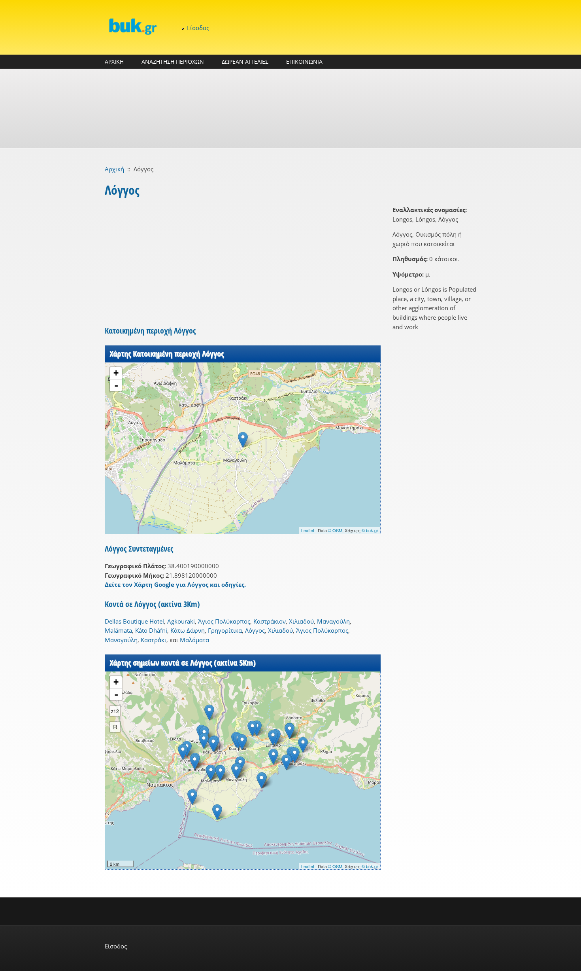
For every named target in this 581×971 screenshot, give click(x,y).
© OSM (335, 530)
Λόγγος (255, 630)
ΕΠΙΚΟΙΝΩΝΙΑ (304, 61)
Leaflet (307, 530)
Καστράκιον (269, 621)
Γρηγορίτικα (225, 630)
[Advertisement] (290, 108)
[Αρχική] (132, 26)
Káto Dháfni (151, 630)
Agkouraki (181, 621)
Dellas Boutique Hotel (134, 621)
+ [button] (116, 373)
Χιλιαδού (301, 621)
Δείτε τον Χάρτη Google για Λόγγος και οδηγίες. (175, 584)
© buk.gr (370, 530)
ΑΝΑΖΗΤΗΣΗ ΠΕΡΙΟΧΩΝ (172, 61)
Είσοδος (198, 28)
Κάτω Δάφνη (187, 630)
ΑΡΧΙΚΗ (114, 61)
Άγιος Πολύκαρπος (224, 621)
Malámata (118, 630)
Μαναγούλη (333, 621)
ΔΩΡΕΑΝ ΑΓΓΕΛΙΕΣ (245, 61)
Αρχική (114, 169)
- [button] (116, 385)
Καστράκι (153, 640)
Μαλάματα (194, 640)
